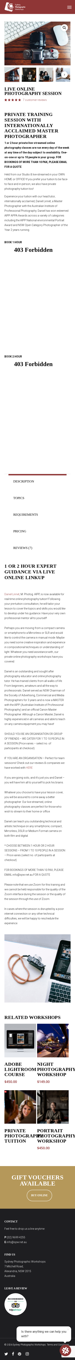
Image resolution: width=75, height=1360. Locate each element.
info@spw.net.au (17, 1242)
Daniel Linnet (11, 594)
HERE (29, 767)
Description (23, 481)
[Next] (64, 74)
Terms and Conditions (58, 1344)
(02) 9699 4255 (16, 1237)
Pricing (19, 531)
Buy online (39, 1195)
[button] (69, 7)
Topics (18, 498)
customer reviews (35, 99)
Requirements (25, 514)
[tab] (37, 481)
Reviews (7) (22, 548)
